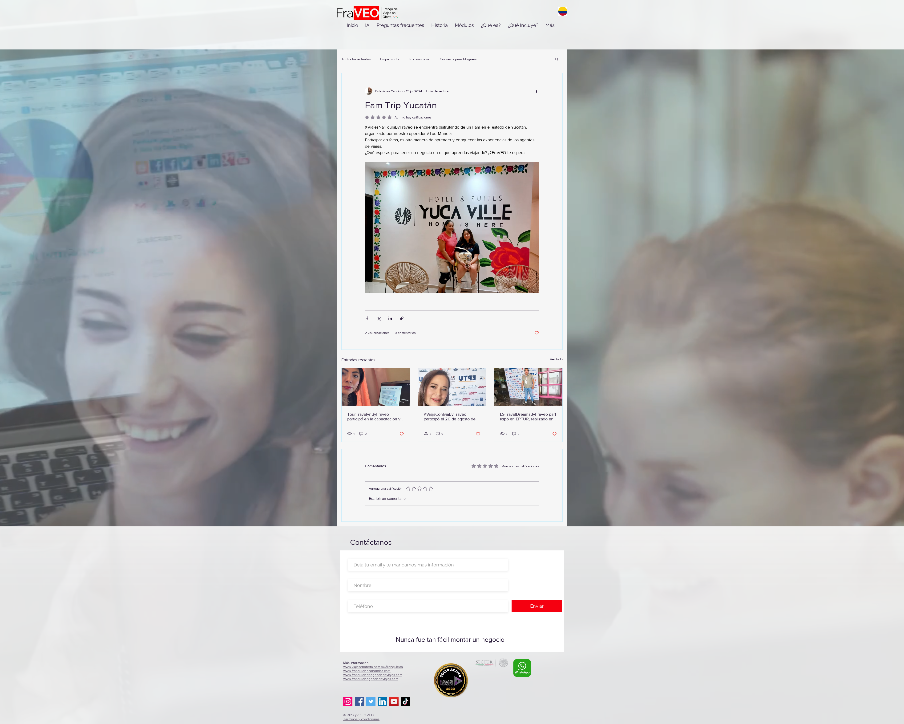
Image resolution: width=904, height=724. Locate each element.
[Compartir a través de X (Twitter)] (378, 318)
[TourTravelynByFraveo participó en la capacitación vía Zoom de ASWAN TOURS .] (376, 387)
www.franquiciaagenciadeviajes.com (370, 679)
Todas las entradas (356, 59)
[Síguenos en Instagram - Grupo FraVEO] (347, 701)
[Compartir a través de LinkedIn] (390, 318)
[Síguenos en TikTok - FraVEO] (405, 701)
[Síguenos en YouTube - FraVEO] (394, 701)
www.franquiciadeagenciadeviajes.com (372, 675)
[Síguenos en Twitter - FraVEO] (370, 701)
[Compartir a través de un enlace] (402, 318)
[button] (556, 59)
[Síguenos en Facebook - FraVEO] (359, 701)
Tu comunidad (419, 59)
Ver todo (556, 359)
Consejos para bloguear (458, 59)
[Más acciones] (536, 91)
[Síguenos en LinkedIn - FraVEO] (382, 701)
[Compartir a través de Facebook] (367, 318)
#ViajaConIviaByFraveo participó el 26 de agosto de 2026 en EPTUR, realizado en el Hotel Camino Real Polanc (452, 416)
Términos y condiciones (361, 719)
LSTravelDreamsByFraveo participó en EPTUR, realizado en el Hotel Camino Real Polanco (528, 416)
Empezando (389, 59)
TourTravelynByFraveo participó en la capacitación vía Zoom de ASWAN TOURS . (375, 416)
